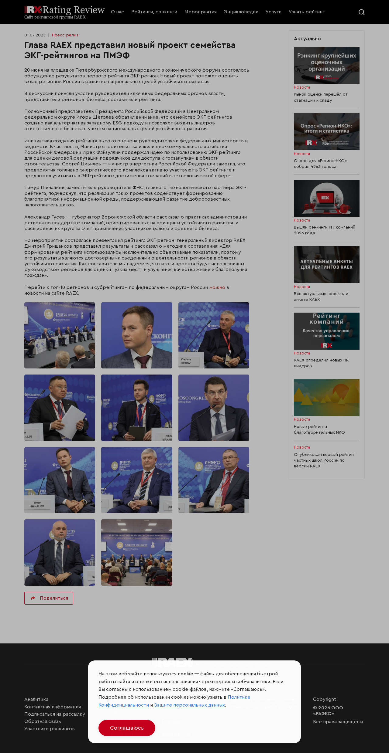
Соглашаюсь (127, 728)
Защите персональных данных (189, 705)
